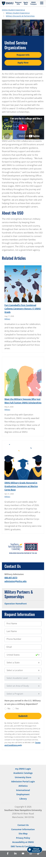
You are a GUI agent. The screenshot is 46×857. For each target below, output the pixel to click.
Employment (23, 794)
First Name (12, 623)
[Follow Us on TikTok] (38, 854)
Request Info (18, 3)
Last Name (12, 631)
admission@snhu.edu (15, 581)
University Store (23, 777)
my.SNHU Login (23, 768)
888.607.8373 (10, 577)
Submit (23, 716)
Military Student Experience (18, 13)
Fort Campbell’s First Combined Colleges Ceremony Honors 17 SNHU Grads (22, 308)
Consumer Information (23, 829)
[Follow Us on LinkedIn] (15, 854)
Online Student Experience (13, 10)
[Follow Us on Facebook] (7, 854)
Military (7, 319)
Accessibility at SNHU (23, 842)
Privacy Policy (23, 838)
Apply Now (26, 3)
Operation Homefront (15, 603)
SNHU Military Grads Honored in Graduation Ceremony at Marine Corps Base (21, 486)
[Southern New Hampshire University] (7, 3)
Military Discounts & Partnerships (20, 16)
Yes (17, 708)
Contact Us (23, 825)
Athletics (23, 785)
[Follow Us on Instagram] (30, 854)
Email (9, 646)
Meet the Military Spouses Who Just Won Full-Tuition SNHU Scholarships (22, 401)
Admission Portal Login (23, 781)
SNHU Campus (33, 3)
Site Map (23, 833)
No (9, 708)
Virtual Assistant (36, 850)
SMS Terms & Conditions (23, 846)
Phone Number (14, 639)
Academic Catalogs (23, 773)
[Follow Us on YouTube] (23, 854)
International (23, 790)
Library (23, 798)
